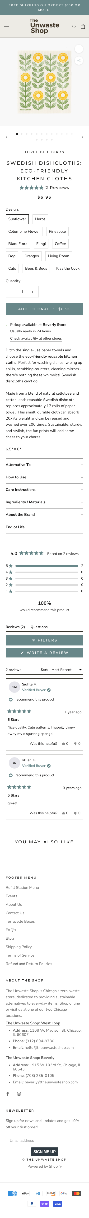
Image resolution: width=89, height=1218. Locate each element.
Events (11, 896)
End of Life (15, 527)
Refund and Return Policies (29, 963)
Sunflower (17, 219)
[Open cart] (83, 26)
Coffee (60, 243)
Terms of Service (20, 955)
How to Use (16, 477)
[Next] (82, 137)
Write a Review (54, 653)
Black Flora (17, 243)
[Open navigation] (6, 26)
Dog (11, 256)
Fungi (41, 243)
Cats (12, 268)
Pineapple (57, 231)
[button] (44, 187)
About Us (14, 904)
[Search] (74, 26)
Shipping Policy (19, 947)
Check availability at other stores (36, 338)
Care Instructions (21, 489)
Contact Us (15, 913)
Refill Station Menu (22, 887)
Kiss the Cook (68, 268)
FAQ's (11, 930)
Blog (10, 938)
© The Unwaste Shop (44, 1159)
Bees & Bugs (36, 268)
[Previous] (6, 137)
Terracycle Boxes (20, 921)
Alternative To (18, 464)
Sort (45, 669)
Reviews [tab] (15, 627)
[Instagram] (19, 1093)
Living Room (58, 256)
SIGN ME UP (44, 1152)
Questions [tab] (39, 627)
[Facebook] (7, 1093)
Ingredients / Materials (26, 502)
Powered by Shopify (45, 1166)
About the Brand (20, 514)
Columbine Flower (24, 231)
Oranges (31, 256)
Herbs (40, 219)
